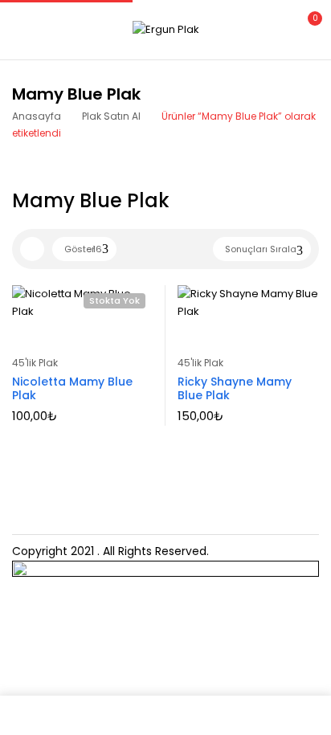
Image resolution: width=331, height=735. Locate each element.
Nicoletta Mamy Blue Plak (72, 388)
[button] (305, 27)
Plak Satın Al (111, 116)
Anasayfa (36, 116)
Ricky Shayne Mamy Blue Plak (235, 388)
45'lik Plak (35, 363)
